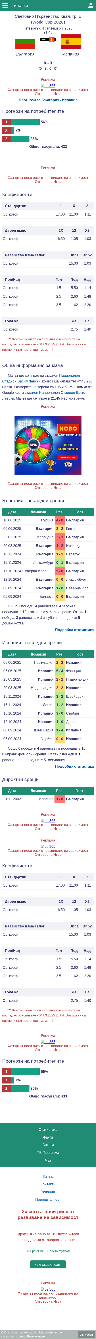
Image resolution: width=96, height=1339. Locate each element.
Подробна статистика (74, 630)
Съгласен (86, 1334)
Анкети (48, 1145)
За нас (48, 1177)
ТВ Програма (48, 1153)
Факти (48, 1137)
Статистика (48, 1129)
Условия (48, 1192)
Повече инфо (36, 1336)
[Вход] (90, 5)
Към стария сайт (48, 1264)
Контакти (48, 1184)
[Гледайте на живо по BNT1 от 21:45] (48, 42)
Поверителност (48, 1199)
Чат (48, 1160)
